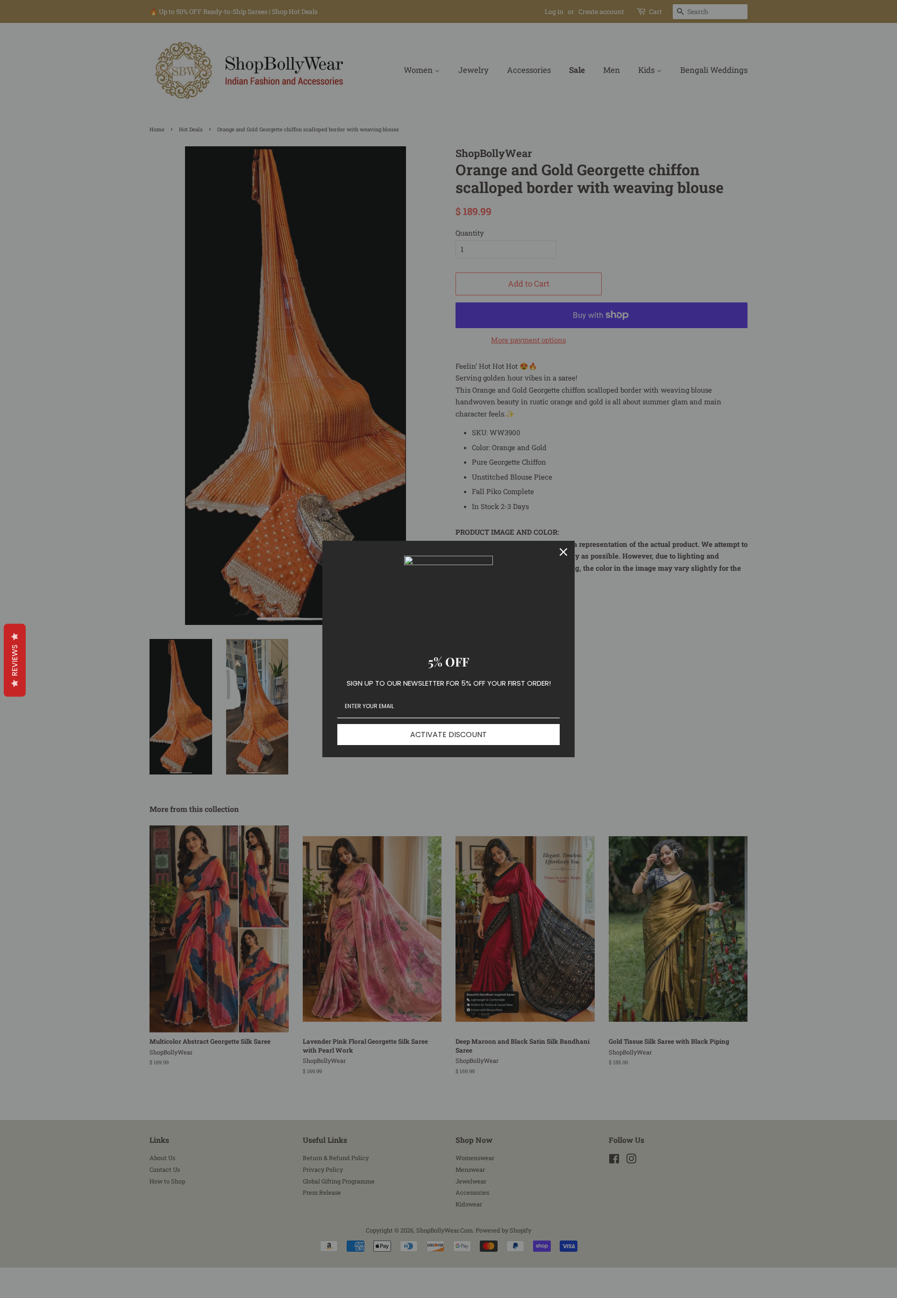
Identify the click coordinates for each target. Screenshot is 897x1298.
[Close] (563, 552)
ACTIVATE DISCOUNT (448, 734)
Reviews (14, 660)
